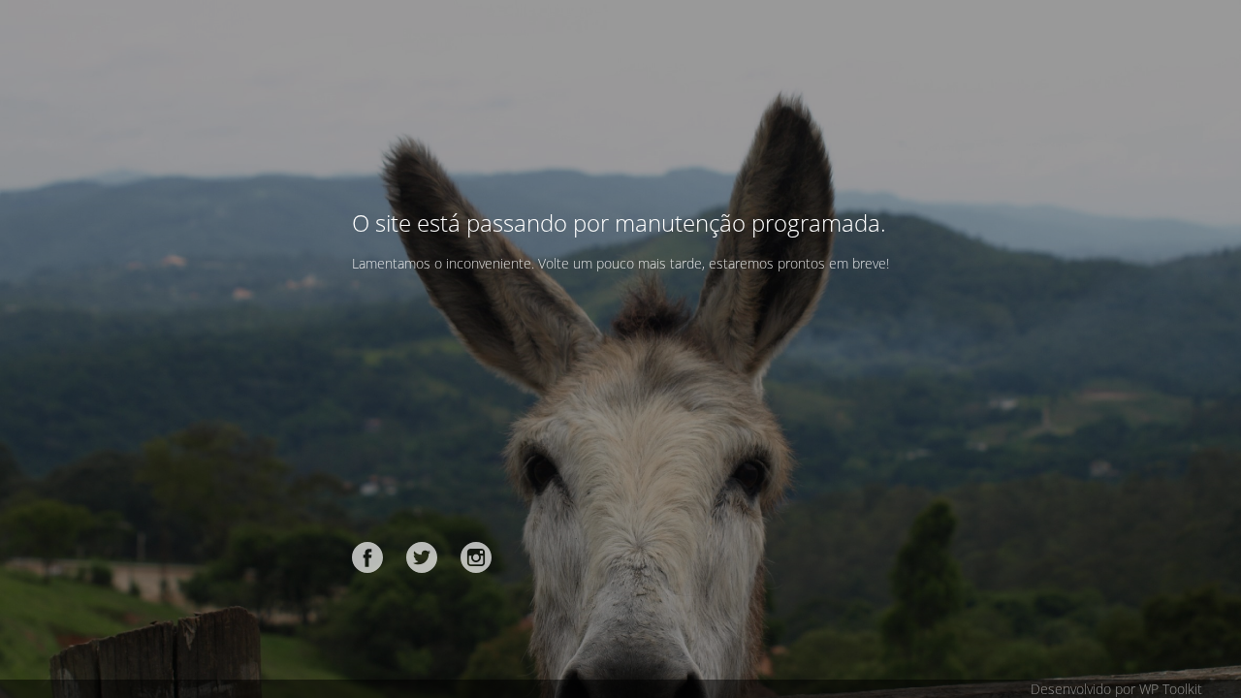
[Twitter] (421, 557)
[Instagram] (476, 557)
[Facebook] (367, 557)
